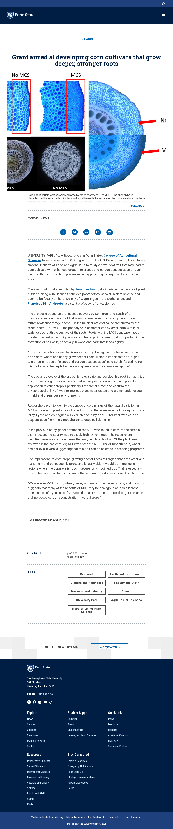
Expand (136, 206)
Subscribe (108, 647)
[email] (98, 232)
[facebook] (63, 232)
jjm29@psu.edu (77, 553)
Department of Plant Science (86, 610)
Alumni (126, 591)
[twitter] (75, 232)
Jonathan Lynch (86, 289)
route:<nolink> (76, 556)
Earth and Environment (126, 574)
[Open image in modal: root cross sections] (86, 131)
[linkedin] (86, 232)
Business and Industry (87, 591)
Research (86, 39)
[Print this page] (109, 232)
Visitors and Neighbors (87, 582)
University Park (87, 600)
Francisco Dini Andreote (45, 303)
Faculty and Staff (126, 582)
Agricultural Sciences (126, 600)
